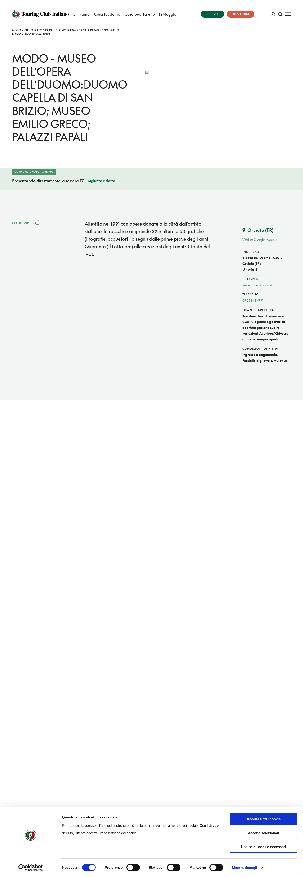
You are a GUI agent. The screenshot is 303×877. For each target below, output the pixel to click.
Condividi (21, 223)
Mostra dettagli (244, 868)
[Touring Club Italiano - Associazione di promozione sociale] (40, 14)
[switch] (133, 867)
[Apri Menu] (288, 14)
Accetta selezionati (263, 833)
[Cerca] (280, 14)
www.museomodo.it (257, 285)
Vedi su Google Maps (258, 239)
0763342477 (252, 300)
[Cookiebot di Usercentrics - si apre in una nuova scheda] (30, 867)
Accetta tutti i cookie (264, 819)
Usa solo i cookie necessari (263, 847)
